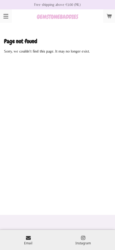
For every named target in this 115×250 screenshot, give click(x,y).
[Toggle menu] (6, 16)
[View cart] (109, 16)
